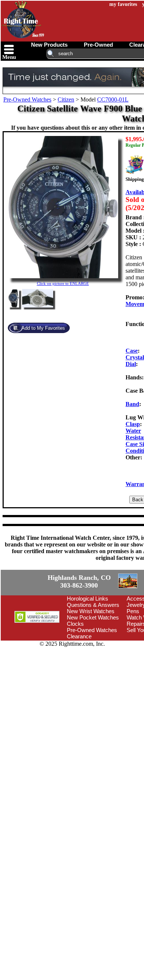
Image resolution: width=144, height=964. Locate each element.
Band (132, 404)
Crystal (135, 357)
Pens (133, 611)
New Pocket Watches (93, 617)
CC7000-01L (112, 99)
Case (132, 351)
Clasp (133, 424)
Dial (131, 364)
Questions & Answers (93, 605)
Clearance (79, 636)
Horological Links (87, 598)
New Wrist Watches (90, 611)
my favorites (123, 4)
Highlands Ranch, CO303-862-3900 (79, 581)
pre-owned (98, 44)
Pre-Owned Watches (27, 99)
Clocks (75, 624)
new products (49, 44)
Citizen (66, 99)
